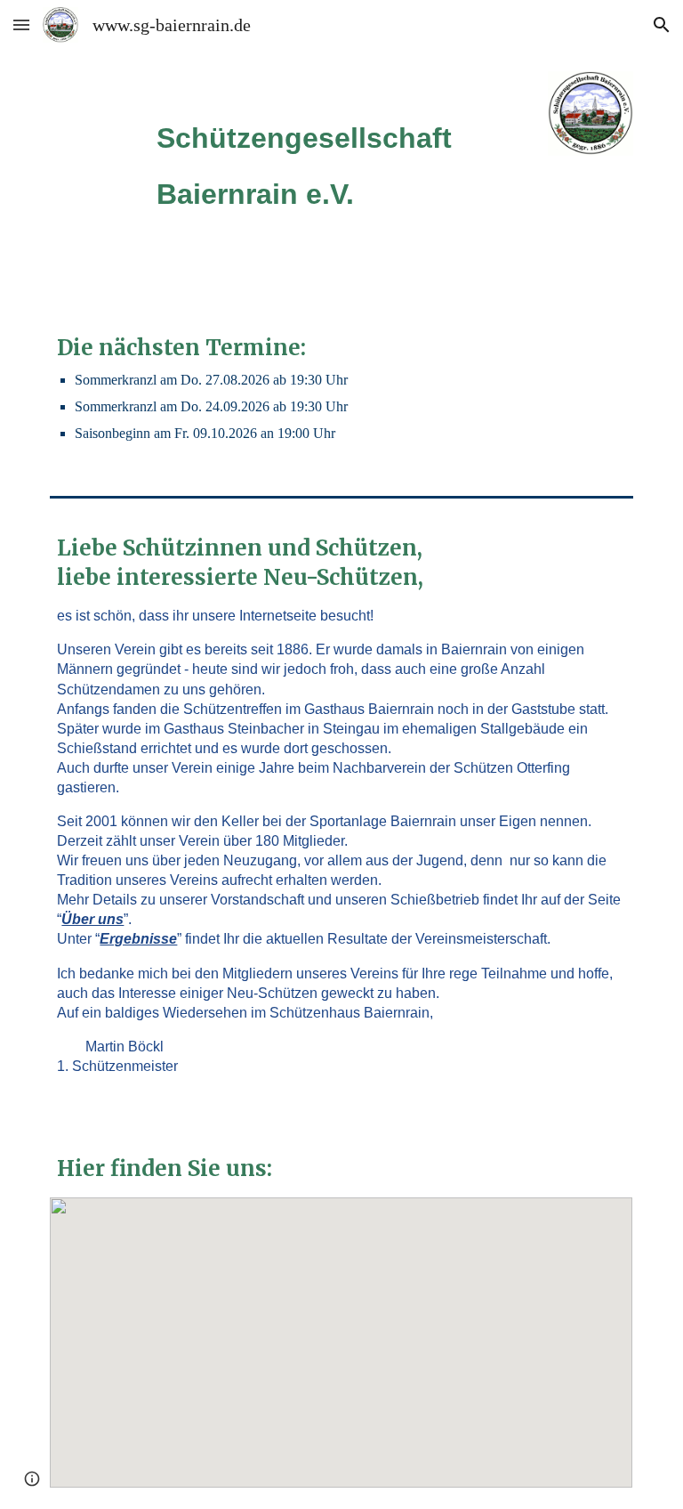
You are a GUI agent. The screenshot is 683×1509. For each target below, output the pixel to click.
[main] (341, 151)
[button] (21, 24)
